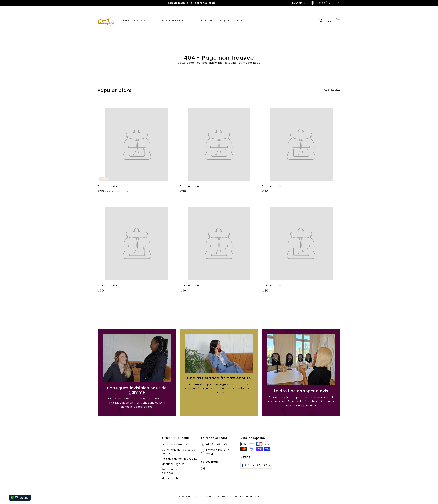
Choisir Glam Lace (173, 20)
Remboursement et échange (175, 471)
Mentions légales (173, 464)
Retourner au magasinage (242, 62)
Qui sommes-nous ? (175, 444)
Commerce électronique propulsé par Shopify (230, 496)
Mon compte (170, 478)
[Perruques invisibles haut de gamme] (137, 358)
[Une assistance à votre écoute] (219, 353)
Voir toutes (332, 90)
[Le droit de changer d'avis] (301, 359)
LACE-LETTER (204, 20)
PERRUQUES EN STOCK (137, 20)
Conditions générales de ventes (178, 451)
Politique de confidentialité (179, 458)
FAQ (223, 20)
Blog (238, 20)
